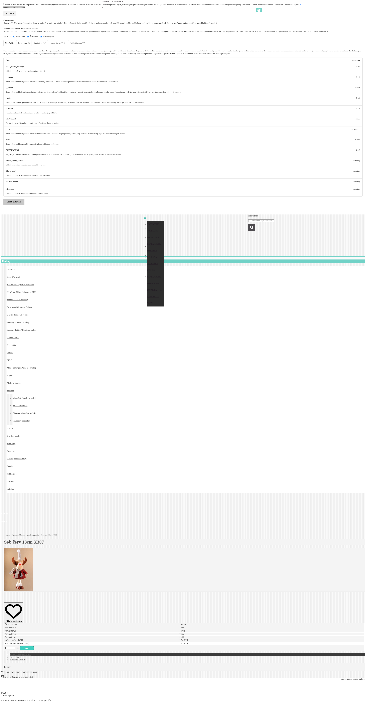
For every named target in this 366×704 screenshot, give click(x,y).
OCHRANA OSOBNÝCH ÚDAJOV (152, 263)
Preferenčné (20, 36)
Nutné (9, 36)
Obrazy (10, 481)
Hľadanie (253, 215)
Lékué (10, 352)
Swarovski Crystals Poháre (19, 307)
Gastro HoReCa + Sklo (18, 315)
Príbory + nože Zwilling (18, 322)
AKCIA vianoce (20, 406)
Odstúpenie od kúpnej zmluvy (353, 679)
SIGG (9, 360)
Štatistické (34, 36)
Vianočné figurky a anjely (25, 398)
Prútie (10, 466)
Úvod (8, 535)
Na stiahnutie (16, 657)
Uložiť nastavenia (14, 202)
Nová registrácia (117, 1)
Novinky (11, 269)
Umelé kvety (13, 337)
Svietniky (11, 443)
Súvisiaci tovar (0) (18, 659)
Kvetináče (11, 345)
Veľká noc (11, 474)
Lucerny (11, 451)
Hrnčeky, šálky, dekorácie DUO (21, 292)
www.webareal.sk (29, 672)
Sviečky (10, 489)
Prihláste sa (32, 700)
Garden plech (13, 436)
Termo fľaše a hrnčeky (17, 299)
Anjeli (9, 375)
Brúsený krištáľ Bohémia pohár (22, 330)
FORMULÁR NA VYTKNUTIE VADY (154, 296)
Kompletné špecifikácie (20, 654)
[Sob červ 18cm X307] (18, 590)
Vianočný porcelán (21, 421)
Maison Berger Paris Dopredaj (21, 368)
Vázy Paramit (13, 277)
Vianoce (10, 390)
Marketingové (48, 36)
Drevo (10, 428)
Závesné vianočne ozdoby (24, 413)
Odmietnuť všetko (10, 7)
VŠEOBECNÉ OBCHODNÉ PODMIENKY (153, 230)
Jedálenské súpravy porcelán (20, 284)
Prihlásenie (105, 1)
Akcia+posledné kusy (16, 459)
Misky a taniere (14, 383)
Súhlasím (21, 7)
